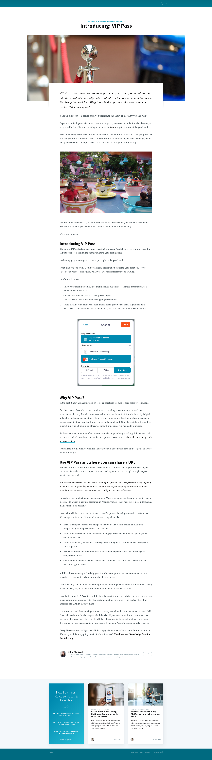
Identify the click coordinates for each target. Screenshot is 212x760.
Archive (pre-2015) (145, 752)
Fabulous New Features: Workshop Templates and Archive (66, 732)
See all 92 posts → (66, 740)
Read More (147, 654)
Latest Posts (134, 752)
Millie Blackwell (75, 652)
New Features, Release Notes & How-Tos (111, 21)
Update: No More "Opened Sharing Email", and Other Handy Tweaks (66, 723)
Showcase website (158, 752)
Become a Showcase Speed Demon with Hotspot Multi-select (66, 714)
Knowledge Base (138, 634)
